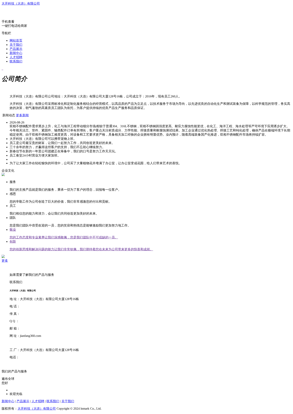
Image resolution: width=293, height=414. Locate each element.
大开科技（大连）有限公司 (21, 3)
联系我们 (16, 61)
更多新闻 (22, 115)
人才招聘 (16, 57)
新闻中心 (16, 53)
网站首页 (16, 40)
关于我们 (16, 44)
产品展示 (16, 49)
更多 (5, 260)
